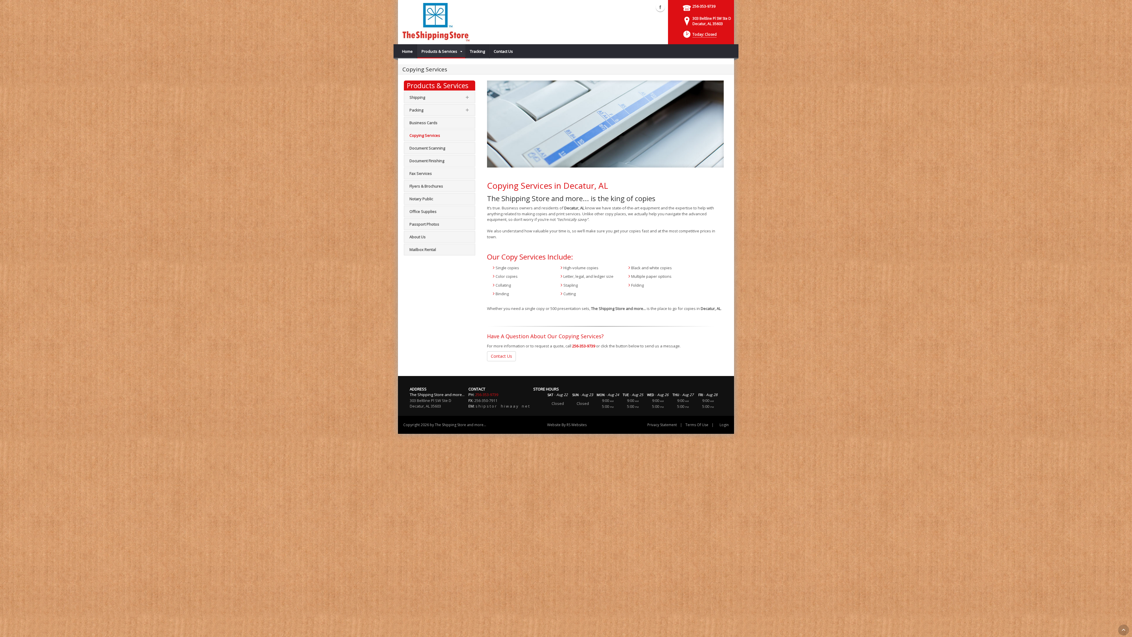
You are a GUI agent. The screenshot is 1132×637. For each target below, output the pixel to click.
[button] (699, 36)
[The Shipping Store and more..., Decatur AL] (436, 22)
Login (724, 424)
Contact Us (501, 356)
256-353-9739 (703, 6)
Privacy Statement (662, 424)
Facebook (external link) (660, 7)
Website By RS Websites (567, 424)
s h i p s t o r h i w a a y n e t (502, 406)
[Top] (1123, 630)
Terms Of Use (696, 424)
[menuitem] (407, 51)
